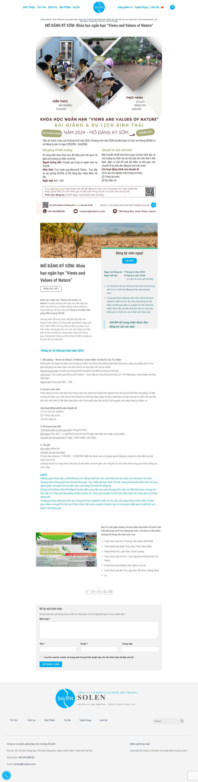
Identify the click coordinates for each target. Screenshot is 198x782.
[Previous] (40, 549)
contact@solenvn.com (24, 764)
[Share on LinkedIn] (110, 592)
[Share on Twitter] (93, 592)
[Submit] (182, 721)
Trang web (127, 644)
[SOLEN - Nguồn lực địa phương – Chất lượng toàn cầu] (99, 7)
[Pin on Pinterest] (104, 592)
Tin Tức (41, 7)
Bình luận (45, 619)
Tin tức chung (112, 21)
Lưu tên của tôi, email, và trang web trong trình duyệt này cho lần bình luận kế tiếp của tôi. (89, 657)
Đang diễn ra (125, 7)
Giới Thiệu (29, 7)
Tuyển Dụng (141, 7)
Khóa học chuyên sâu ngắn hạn (92, 20)
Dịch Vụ (52, 7)
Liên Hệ (154, 7)
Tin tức (101, 21)
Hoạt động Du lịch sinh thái (65, 20)
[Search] (172, 7)
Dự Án (76, 7)
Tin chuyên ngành (146, 20)
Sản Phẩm (65, 7)
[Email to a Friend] (99, 592)
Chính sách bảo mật (140, 744)
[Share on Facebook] (87, 592)
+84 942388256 (26, 757)
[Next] (92, 549)
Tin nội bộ (93, 21)
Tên (42, 644)
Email (84, 644)
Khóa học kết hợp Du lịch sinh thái (122, 20)
